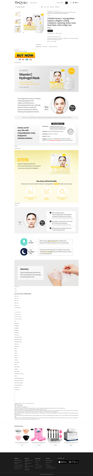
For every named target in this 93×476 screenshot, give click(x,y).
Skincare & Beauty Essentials (50, 467)
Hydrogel (76, 38)
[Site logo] (21, 2)
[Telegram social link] (55, 41)
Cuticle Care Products (18, 460)
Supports (56, 39)
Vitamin (60, 39)
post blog (48, 458)
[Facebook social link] (50, 41)
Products (16, 458)
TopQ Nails (45, 474)
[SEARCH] (66, 3)
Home (48, 11)
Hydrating (72, 38)
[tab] (38, 46)
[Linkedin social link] (54, 41)
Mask (51, 39)
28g (50, 38)
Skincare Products (17, 468)
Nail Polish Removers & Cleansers (29, 461)
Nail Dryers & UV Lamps (18, 465)
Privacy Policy (37, 460)
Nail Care (47, 464)
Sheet (54, 39)
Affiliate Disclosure (38, 467)
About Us (36, 462)
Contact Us (37, 464)
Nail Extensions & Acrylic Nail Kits (29, 467)
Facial (69, 38)
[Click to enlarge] (23, 32)
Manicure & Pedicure (49, 460)
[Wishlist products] (71, 3)
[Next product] (50, 15)
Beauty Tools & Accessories (55, 11)
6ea (52, 38)
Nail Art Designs (48, 462)
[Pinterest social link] (52, 41)
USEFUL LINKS (38, 458)
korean (48, 39)
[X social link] (51, 41)
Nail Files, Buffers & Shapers (28, 464)
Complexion (61, 38)
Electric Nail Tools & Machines (17, 463)
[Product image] (22, 434)
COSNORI (65, 38)
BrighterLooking (56, 38)
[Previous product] (47, 15)
